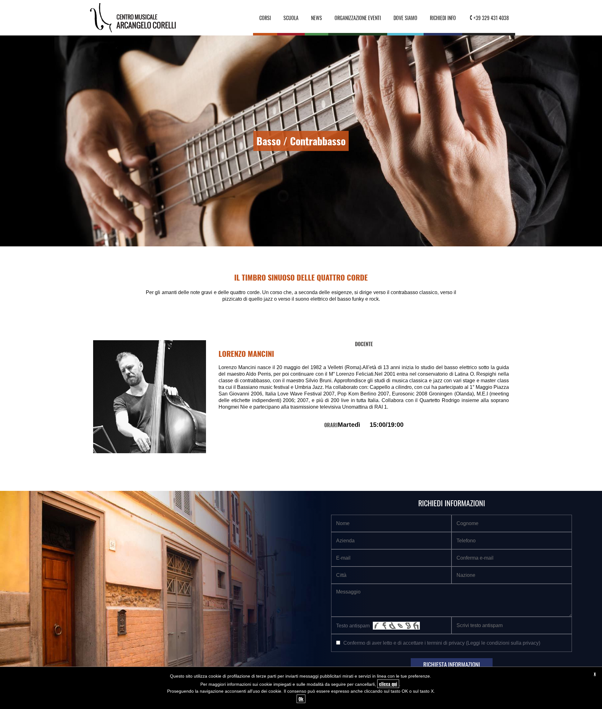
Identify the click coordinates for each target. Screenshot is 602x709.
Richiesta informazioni (451, 664)
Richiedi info (443, 18)
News (316, 18)
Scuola (290, 18)
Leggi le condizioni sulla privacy (503, 643)
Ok (301, 699)
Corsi (265, 18)
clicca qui (388, 683)
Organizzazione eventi (358, 18)
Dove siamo (405, 18)
